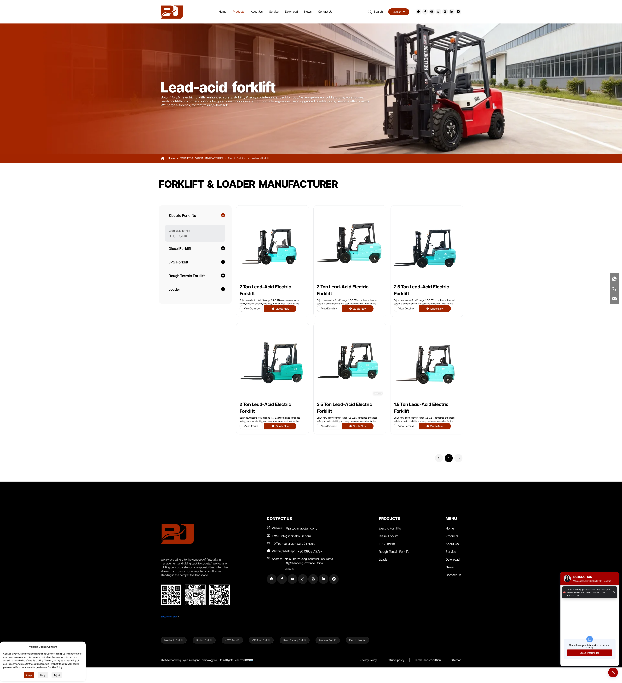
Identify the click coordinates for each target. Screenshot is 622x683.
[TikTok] (438, 12)
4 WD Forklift (232, 640)
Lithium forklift (177, 236)
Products (238, 11)
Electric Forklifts (237, 158)
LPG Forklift (387, 543)
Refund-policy (395, 660)
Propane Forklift (327, 640)
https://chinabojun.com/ (300, 528)
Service (274, 11)
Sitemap (456, 660)
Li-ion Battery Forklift (294, 640)
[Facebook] (424, 12)
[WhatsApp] (418, 12)
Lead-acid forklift (259, 158)
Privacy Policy (368, 660)
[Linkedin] (451, 12)
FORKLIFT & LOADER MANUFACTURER (201, 158)
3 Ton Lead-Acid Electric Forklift (343, 290)
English (397, 11)
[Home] (172, 11)
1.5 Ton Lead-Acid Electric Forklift (421, 407)
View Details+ (252, 308)
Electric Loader (357, 640)
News (308, 11)
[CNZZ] (249, 660)
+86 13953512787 (310, 551)
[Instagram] (444, 12)
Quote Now (282, 308)
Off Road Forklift (261, 640)
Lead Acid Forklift (173, 640)
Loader (384, 559)
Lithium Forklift (204, 640)
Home (222, 11)
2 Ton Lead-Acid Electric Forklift (265, 290)
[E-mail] (614, 299)
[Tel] (614, 289)
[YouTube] (431, 12)
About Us (257, 11)
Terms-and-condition (427, 660)
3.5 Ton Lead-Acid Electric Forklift (344, 407)
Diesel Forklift (388, 536)
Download (291, 11)
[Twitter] (458, 12)
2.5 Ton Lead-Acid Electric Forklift (421, 290)
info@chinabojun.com (296, 536)
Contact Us (325, 11)
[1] (439, 458)
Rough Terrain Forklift (394, 551)
